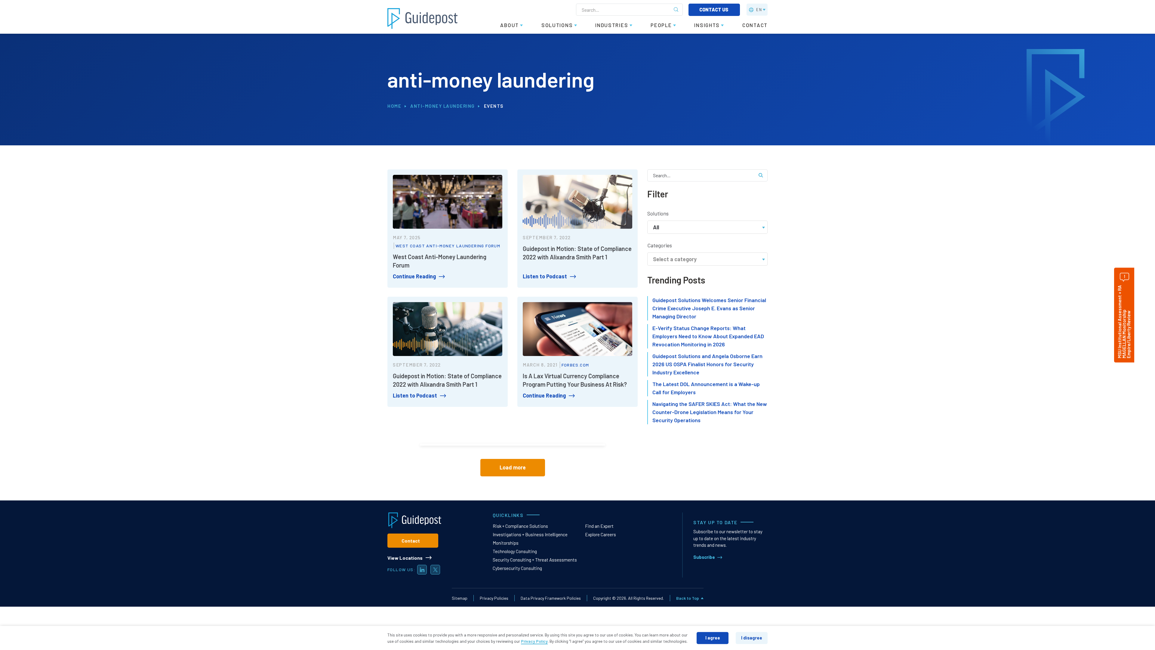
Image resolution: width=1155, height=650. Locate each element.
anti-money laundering (442, 106)
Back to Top (687, 598)
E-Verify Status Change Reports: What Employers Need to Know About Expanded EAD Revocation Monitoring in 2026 (708, 336)
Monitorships (506, 543)
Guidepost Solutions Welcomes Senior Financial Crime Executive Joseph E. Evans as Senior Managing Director (709, 308)
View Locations (405, 558)
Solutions (658, 213)
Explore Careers (600, 534)
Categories (659, 245)
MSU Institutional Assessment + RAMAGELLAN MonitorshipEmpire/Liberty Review (1124, 321)
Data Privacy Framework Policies (551, 598)
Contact (411, 540)
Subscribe (704, 557)
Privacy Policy (534, 641)
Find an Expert (599, 526)
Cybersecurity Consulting (517, 568)
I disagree (751, 637)
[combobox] (707, 227)
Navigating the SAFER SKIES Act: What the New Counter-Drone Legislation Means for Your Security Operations (709, 412)
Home (394, 106)
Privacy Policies (494, 598)
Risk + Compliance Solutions (520, 526)
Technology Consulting (515, 551)
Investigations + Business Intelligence (530, 534)
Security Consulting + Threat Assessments (535, 559)
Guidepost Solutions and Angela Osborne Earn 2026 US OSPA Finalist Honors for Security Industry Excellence (707, 364)
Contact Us (714, 9)
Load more (513, 467)
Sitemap (459, 598)
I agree (712, 637)
